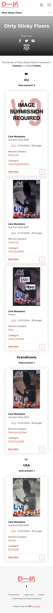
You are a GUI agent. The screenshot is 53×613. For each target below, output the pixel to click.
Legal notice (29, 595)
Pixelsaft (36, 606)
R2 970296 (13, 549)
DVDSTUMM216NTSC (19, 164)
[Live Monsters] (26, 111)
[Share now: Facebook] (20, 41)
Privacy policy (14, 595)
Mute (11, 329)
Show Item (13, 172)
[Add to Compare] (42, 172)
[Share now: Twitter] (26, 41)
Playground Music (17, 432)
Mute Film (13, 155)
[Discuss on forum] (26, 47)
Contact (41, 595)
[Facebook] (26, 586)
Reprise (12, 540)
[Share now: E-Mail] (33, 41)
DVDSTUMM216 (16, 251)
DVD (13, 145)
